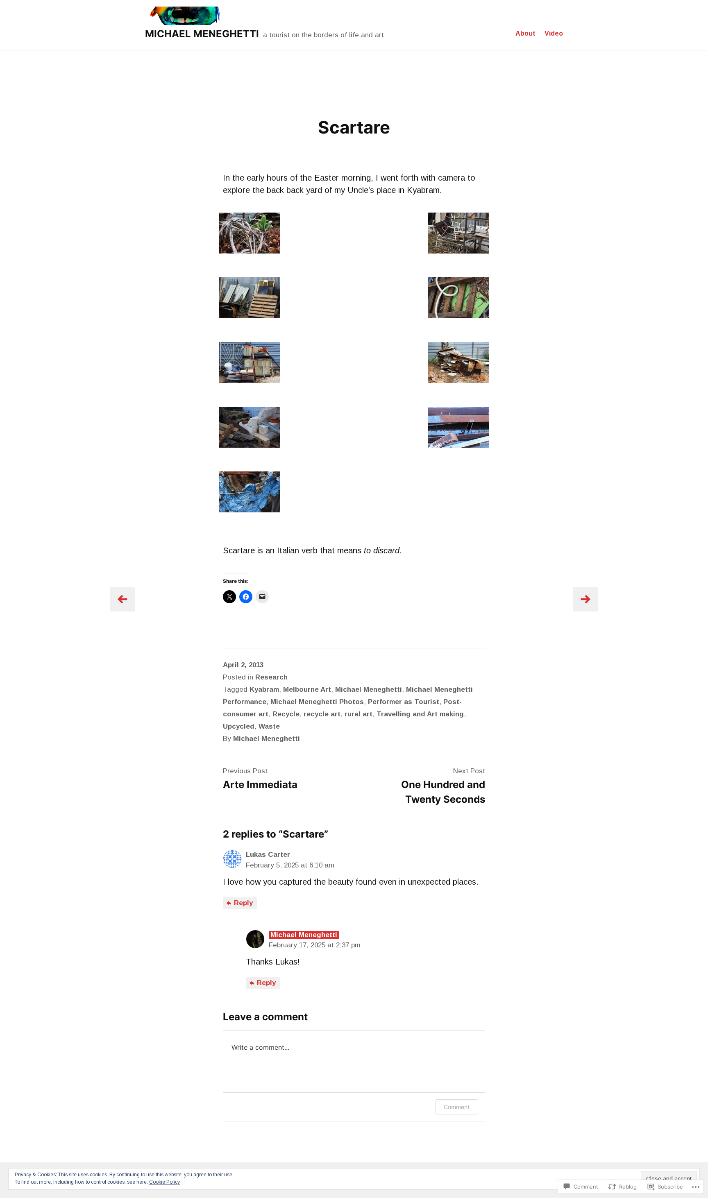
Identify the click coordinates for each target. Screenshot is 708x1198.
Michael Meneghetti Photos (317, 702)
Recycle (286, 714)
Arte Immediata (260, 784)
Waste (269, 726)
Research (271, 677)
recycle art (322, 714)
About (525, 33)
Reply (242, 903)
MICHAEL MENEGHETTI (202, 34)
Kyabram (264, 689)
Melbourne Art (307, 689)
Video (554, 33)
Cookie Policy (164, 1182)
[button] (249, 234)
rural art (358, 714)
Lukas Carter (268, 854)
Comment (457, 1106)
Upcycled (238, 726)
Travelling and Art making (420, 714)
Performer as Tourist (403, 702)
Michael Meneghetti (368, 689)
